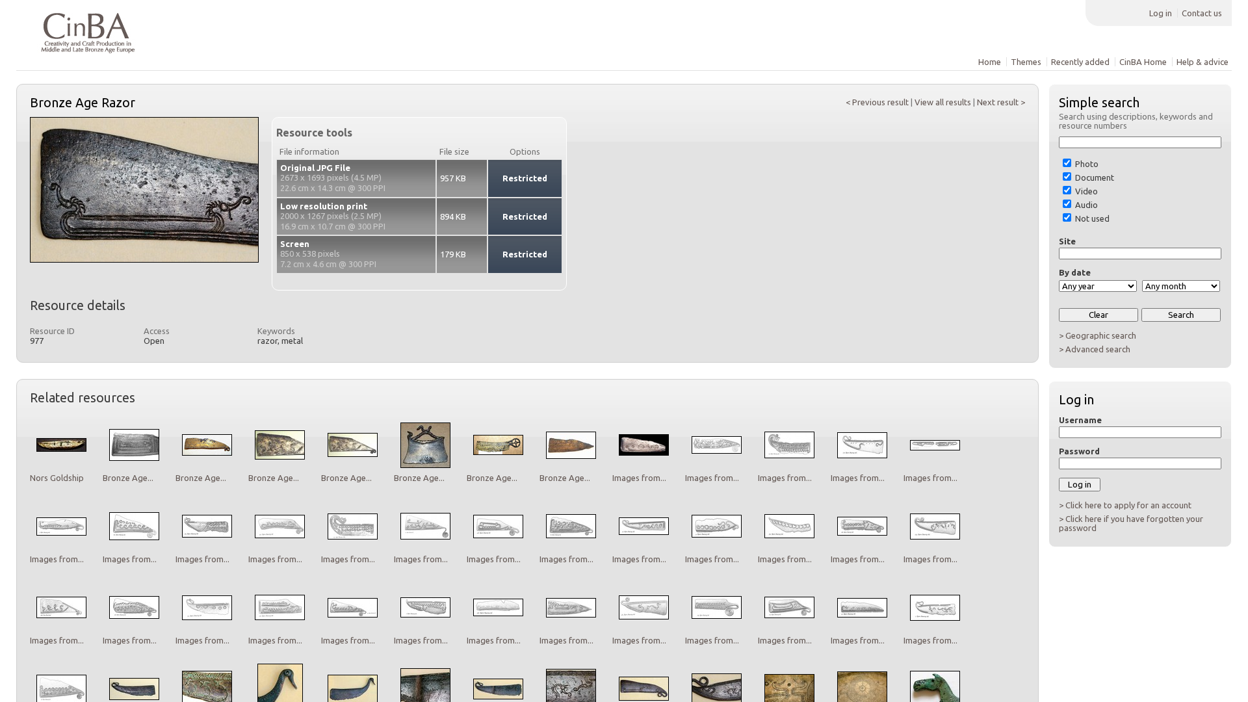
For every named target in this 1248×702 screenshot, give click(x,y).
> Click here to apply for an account (1125, 505)
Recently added (1080, 61)
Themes (1026, 61)
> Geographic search (1097, 335)
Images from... (639, 477)
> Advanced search (1094, 349)
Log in (1160, 13)
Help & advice (1202, 61)
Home (989, 61)
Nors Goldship (57, 477)
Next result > (1001, 102)
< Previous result (877, 102)
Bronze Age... (128, 477)
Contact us (1202, 13)
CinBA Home (1143, 61)
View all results (943, 102)
